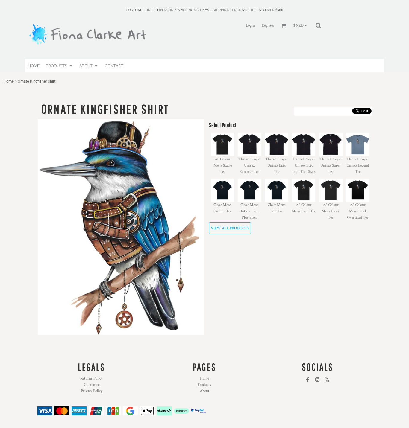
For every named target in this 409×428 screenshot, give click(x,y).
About (204, 391)
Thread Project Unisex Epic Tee (276, 165)
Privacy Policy (91, 391)
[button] (59, 65)
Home (9, 81)
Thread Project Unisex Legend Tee (357, 165)
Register (268, 25)
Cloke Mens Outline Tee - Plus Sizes (249, 211)
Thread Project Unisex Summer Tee (249, 165)
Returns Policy (91, 378)
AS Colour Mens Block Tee (331, 211)
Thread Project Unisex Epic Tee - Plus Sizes (304, 165)
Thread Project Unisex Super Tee (330, 165)
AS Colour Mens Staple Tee (222, 165)
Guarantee (91, 384)
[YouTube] (327, 380)
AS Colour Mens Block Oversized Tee (357, 211)
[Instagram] (317, 380)
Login (250, 25)
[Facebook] (308, 380)
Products (204, 384)
